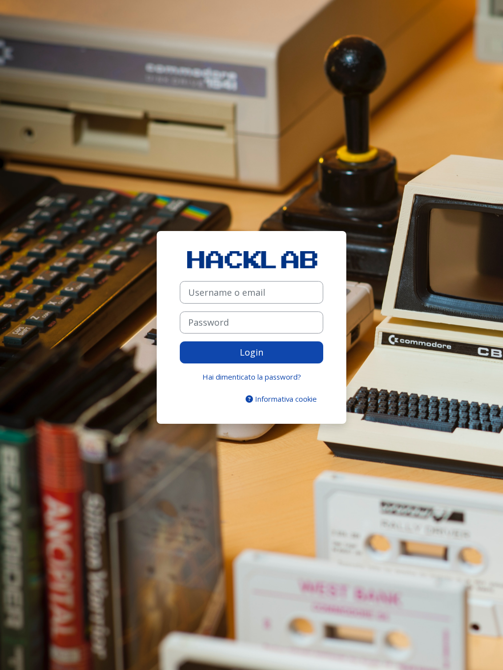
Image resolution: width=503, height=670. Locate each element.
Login (251, 352)
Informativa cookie (285, 399)
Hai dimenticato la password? (251, 377)
